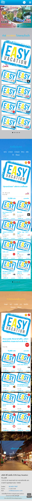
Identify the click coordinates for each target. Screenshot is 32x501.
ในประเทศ (12, 454)
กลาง (5, 152)
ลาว (21, 304)
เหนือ (27, 152)
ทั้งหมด (18, 155)
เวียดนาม (13, 307)
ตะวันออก (17, 152)
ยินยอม (29, 494)
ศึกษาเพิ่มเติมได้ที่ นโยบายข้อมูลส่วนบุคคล (13, 498)
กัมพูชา (6, 304)
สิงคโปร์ (26, 304)
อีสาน (22, 152)
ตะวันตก (10, 152)
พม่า (11, 304)
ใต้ (13, 155)
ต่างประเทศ (19, 454)
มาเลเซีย (16, 304)
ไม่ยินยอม (29, 497)
